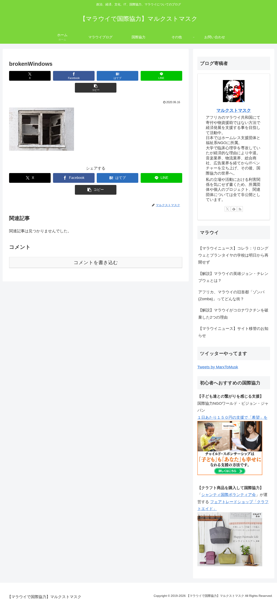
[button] (95, 88)
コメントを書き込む (96, 262)
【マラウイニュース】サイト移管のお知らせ (233, 332)
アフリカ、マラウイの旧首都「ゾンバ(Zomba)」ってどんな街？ (231, 295)
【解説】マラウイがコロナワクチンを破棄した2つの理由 (233, 313)
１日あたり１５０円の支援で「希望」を (232, 417)
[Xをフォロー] (227, 209)
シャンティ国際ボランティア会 (228, 495)
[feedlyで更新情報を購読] (234, 209)
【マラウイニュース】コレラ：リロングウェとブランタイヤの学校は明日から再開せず (233, 255)
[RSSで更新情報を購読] (240, 209)
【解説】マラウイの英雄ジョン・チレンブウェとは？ (233, 277)
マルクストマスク (233, 110)
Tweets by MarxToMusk (217, 367)
